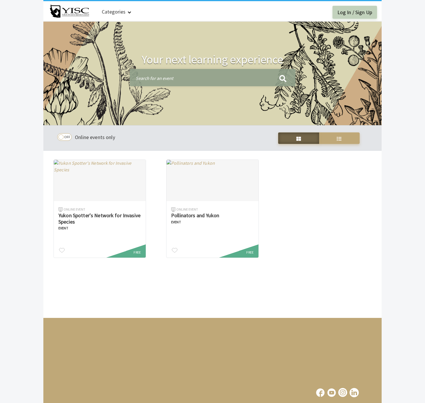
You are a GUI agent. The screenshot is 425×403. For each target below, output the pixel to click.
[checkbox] (64, 137)
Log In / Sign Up (354, 12)
